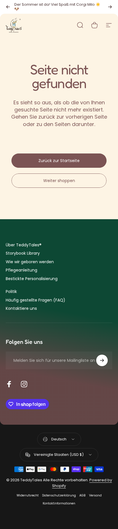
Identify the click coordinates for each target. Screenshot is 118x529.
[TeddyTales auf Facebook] (9, 384)
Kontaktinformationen (59, 503)
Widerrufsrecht (28, 495)
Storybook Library (23, 253)
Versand (95, 495)
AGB (82, 495)
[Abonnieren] (102, 360)
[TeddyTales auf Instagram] (24, 384)
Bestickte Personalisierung (32, 279)
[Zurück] (8, 7)
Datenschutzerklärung (59, 495)
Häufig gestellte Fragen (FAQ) (35, 300)
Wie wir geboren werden (30, 262)
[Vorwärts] (110, 7)
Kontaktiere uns (21, 308)
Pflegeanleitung (21, 270)
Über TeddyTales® (24, 245)
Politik (11, 291)
